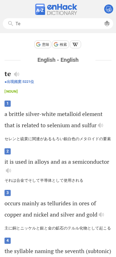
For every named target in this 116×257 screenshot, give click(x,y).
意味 (45, 44)
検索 (63, 44)
